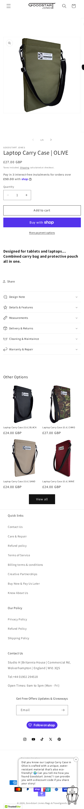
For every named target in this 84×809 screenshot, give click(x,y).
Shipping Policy (18, 638)
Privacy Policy (17, 619)
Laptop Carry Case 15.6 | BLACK (20, 427)
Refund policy (17, 545)
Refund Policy (17, 628)
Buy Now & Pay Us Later (24, 583)
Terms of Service (19, 555)
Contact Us (15, 527)
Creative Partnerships (22, 574)
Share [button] (11, 281)
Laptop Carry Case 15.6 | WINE (58, 481)
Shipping (24, 167)
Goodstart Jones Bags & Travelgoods (46, 803)
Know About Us (18, 593)
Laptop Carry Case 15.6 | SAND (19, 481)
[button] (8, 6)
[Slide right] (51, 140)
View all (42, 499)
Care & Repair (17, 536)
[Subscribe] (63, 710)
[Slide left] (33, 140)
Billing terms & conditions (25, 565)
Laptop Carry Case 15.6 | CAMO (58, 427)
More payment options (42, 232)
